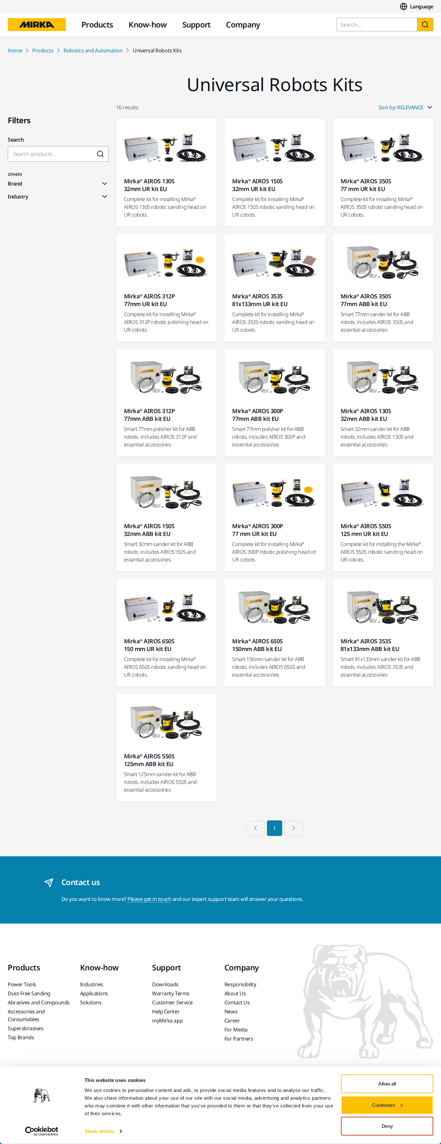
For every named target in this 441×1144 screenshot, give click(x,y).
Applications (94, 993)
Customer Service (172, 1002)
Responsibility (240, 984)
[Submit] (100, 154)
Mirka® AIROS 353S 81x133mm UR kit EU (259, 300)
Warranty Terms (170, 993)
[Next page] (293, 828)
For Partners (238, 1038)
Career (232, 1020)
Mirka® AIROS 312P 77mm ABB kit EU (149, 414)
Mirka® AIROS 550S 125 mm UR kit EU (366, 530)
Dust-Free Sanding (29, 993)
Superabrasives (25, 1028)
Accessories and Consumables (26, 1015)
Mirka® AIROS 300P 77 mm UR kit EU (257, 530)
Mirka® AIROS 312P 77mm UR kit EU (149, 300)
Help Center (165, 1011)
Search (16, 139)
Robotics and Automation (93, 50)
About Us (235, 993)
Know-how (147, 24)
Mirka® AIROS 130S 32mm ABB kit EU (366, 414)
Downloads (165, 984)
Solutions (91, 1002)
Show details (99, 1131)
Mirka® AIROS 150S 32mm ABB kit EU (149, 530)
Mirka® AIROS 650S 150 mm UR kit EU (149, 645)
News (230, 1011)
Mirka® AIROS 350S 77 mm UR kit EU (366, 185)
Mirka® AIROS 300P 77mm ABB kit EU (257, 414)
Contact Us (237, 1002)
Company (243, 24)
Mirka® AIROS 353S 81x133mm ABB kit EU (370, 645)
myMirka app (167, 1020)
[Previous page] (255, 828)
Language (421, 6)
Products (97, 24)
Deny (387, 1126)
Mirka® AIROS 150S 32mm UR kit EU (257, 185)
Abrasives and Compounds (39, 1002)
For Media (236, 1029)
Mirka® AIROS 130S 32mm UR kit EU (149, 185)
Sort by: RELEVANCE (401, 107)
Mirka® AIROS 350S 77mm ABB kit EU (366, 300)
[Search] (425, 24)
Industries (91, 984)
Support (196, 24)
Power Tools (22, 984)
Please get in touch (149, 899)
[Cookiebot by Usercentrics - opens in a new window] (42, 1131)
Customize (383, 1104)
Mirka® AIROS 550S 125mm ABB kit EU (149, 760)
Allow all (387, 1083)
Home (15, 50)
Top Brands (21, 1037)
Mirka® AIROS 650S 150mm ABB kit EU (257, 645)
